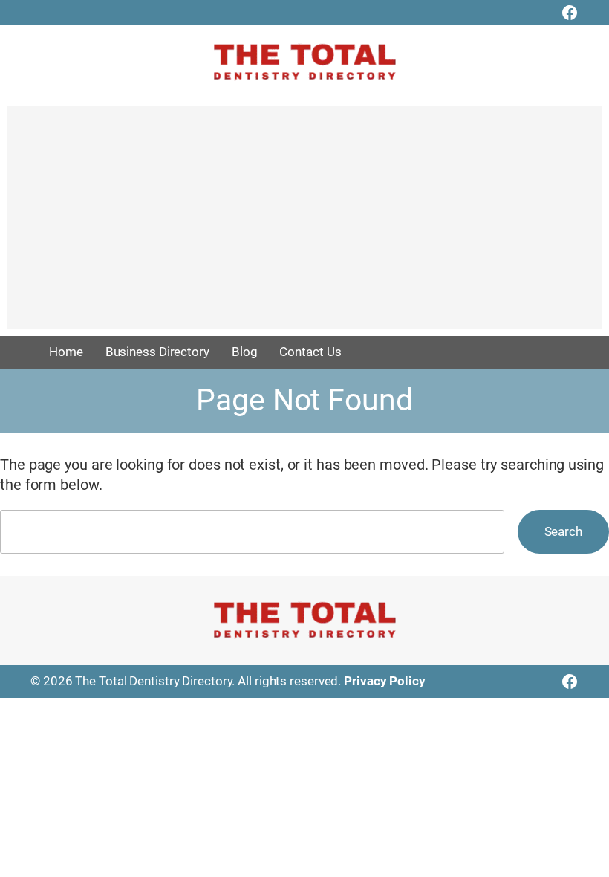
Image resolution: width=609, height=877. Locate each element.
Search (563, 531)
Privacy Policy (385, 680)
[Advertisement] (304, 224)
